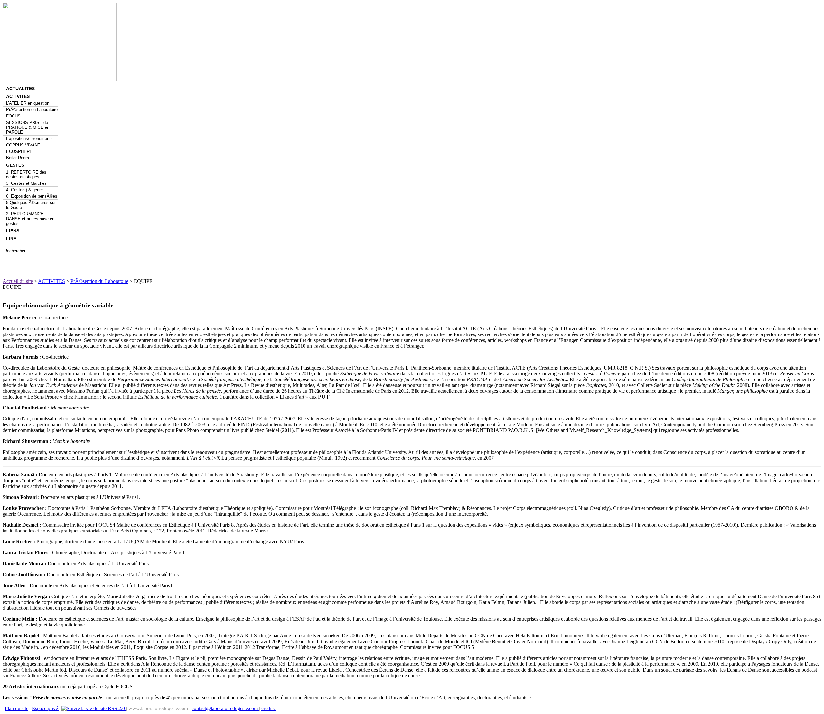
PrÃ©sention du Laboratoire (32, 109)
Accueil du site (18, 281)
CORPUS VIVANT (23, 145)
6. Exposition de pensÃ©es (31, 196)
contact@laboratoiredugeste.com (225, 708)
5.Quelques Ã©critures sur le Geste (31, 205)
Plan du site (16, 708)
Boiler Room (17, 157)
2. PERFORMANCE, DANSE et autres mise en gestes (30, 218)
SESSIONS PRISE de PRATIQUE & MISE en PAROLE (27, 127)
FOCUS (13, 116)
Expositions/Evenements (29, 138)
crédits (268, 708)
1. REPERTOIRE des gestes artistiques (26, 174)
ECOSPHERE (19, 151)
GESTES (15, 165)
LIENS (12, 230)
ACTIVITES (18, 96)
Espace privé (45, 708)
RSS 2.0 (116, 708)
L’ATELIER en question (27, 103)
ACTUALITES (20, 88)
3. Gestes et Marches (26, 183)
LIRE (11, 238)
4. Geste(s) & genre (24, 189)
